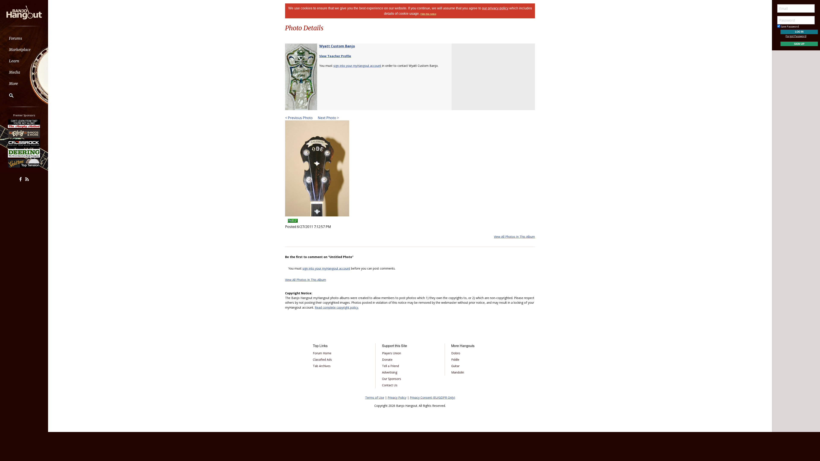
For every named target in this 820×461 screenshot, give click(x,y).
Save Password (789, 26)
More (13, 83)
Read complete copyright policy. (337, 307)
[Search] (8, 95)
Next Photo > (328, 117)
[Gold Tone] (24, 163)
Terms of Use (374, 397)
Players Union (391, 353)
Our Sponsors (391, 379)
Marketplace (20, 49)
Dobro (455, 353)
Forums (15, 38)
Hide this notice (428, 14)
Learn (14, 60)
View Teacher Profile (335, 56)
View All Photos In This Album (514, 237)
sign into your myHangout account (357, 66)
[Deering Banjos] (24, 153)
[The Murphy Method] (24, 123)
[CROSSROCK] (24, 143)
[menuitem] (24, 38)
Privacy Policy (397, 397)
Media (14, 72)
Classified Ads (322, 359)
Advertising (389, 372)
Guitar (455, 366)
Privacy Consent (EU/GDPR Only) (432, 397)
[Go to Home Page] (24, 12)
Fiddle (455, 359)
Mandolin (457, 372)
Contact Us (389, 385)
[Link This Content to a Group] (293, 219)
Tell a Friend (390, 366)
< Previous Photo (299, 117)
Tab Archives (322, 366)
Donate (387, 359)
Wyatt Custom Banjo (337, 46)
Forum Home (322, 353)
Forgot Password (796, 36)
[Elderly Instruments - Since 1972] (24, 133)
